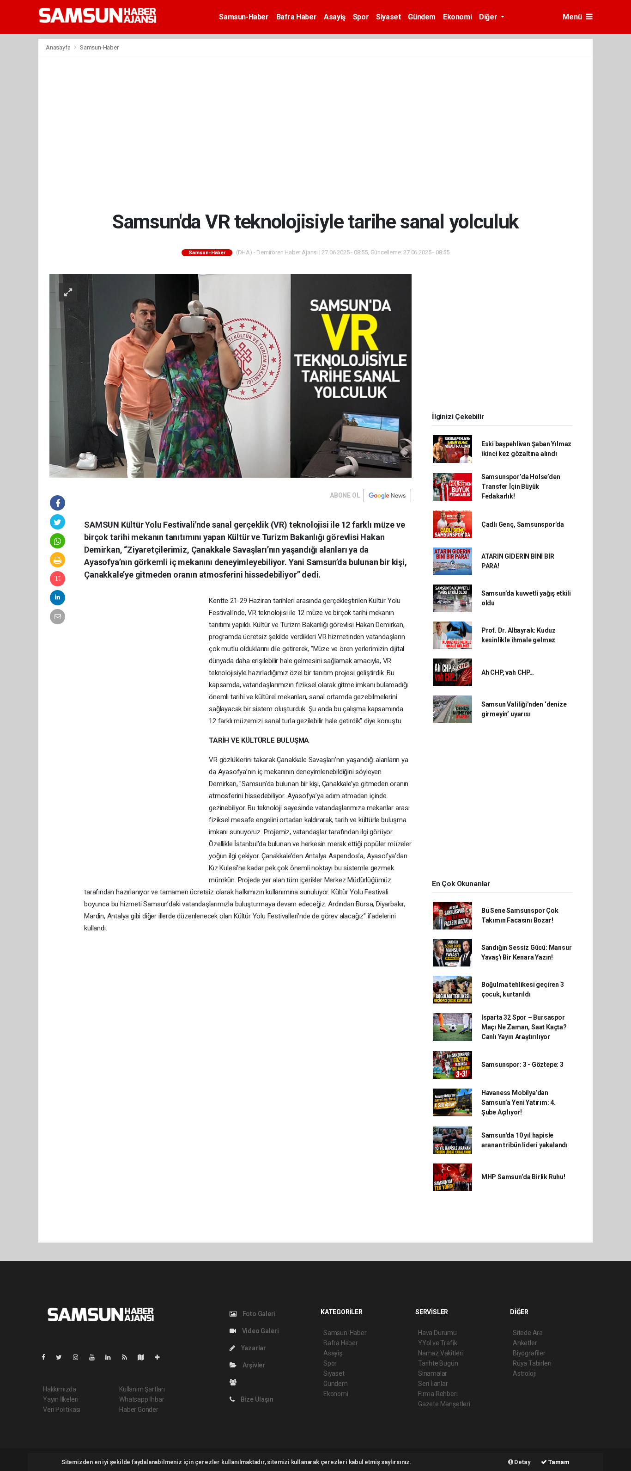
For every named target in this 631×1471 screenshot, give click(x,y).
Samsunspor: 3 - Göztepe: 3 (522, 1064)
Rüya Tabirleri (532, 1363)
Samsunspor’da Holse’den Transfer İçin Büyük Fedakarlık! (520, 486)
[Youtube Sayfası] (95, 1357)
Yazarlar (253, 1348)
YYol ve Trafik (437, 1343)
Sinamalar (432, 1373)
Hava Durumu (437, 1332)
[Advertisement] (315, 133)
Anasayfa (59, 47)
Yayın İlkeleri (60, 1399)
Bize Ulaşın (256, 1399)
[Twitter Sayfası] (62, 1357)
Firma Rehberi (438, 1393)
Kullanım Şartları (142, 1389)
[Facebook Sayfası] (47, 1357)
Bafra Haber (296, 16)
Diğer (489, 16)
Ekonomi (457, 16)
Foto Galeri (258, 1313)
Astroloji (524, 1373)
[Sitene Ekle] (161, 1357)
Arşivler (253, 1365)
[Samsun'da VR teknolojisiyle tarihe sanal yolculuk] (230, 375)
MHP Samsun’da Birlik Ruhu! (523, 1177)
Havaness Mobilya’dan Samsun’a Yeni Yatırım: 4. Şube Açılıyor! (518, 1102)
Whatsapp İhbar (141, 1399)
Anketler (525, 1343)
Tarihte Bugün (438, 1363)
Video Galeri (260, 1331)
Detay (522, 1462)
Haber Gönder (138, 1409)
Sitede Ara (528, 1332)
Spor (361, 16)
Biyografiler (529, 1353)
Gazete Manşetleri (444, 1404)
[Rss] (128, 1357)
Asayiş (335, 16)
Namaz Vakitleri (440, 1353)
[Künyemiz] (235, 1382)
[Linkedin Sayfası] (111, 1357)
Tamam (558, 1462)
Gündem (422, 16)
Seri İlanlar (433, 1383)
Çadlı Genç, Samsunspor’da (522, 524)
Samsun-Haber (243, 16)
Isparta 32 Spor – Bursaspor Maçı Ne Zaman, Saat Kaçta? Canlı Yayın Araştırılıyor (524, 1027)
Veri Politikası (61, 1409)
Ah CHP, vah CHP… (507, 672)
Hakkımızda (59, 1389)
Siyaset (388, 16)
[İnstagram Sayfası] (79, 1357)
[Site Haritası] (145, 1357)
